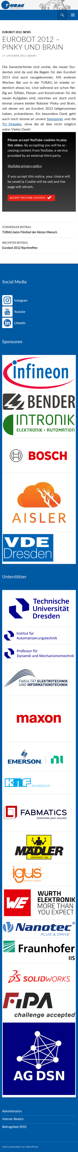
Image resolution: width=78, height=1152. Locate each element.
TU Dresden (11, 124)
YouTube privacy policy (25, 166)
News (27, 32)
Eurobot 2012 (12, 32)
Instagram (20, 300)
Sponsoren (55, 119)
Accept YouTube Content (28, 197)
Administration (12, 1111)
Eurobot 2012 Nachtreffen (19, 246)
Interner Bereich (13, 1119)
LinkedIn (19, 323)
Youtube (19, 312)
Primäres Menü (73, 15)
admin (32, 55)
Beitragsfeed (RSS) (14, 1127)
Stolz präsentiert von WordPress (20, 1146)
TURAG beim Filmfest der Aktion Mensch (29, 230)
